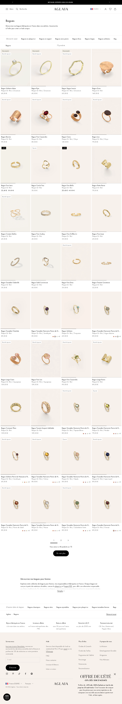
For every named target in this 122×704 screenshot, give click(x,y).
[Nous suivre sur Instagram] (7, 673)
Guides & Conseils (85, 646)
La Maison (103, 646)
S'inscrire (12, 667)
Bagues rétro (48, 607)
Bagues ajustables (62, 607)
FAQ (47, 656)
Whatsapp (49, 651)
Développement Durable (108, 651)
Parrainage (82, 660)
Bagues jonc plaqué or (80, 607)
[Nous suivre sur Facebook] (25, 673)
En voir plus (61, 553)
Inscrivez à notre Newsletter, (15, 646)
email (65, 649)
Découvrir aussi (111, 614)
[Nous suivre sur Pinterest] (13, 673)
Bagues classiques (34, 607)
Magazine (103, 655)
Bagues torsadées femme (100, 607)
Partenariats (82, 664)
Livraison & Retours (52, 665)
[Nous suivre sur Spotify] (31, 673)
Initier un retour (51, 669)
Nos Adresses (104, 660)
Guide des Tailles (84, 651)
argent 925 (68, 586)
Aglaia (8, 614)
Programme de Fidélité (86, 655)
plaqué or (58, 586)
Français (28, 684)
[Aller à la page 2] (68, 540)
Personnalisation (84, 668)
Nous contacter (51, 660)
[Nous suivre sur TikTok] (19, 673)
